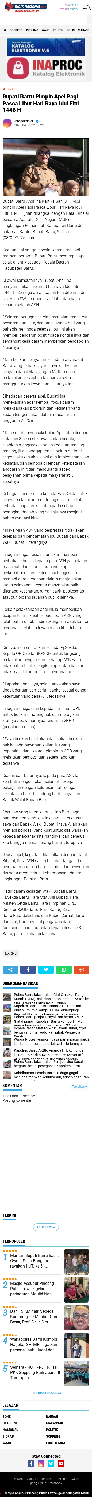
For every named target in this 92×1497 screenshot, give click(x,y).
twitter (75, 1479)
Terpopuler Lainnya (46, 1393)
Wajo (46, 30)
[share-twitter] (46, 970)
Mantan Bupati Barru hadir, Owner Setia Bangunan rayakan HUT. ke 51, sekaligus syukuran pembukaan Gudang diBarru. (34, 1261)
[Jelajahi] (86, 7)
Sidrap (8, 1436)
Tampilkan (78, 1086)
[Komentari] (81, 970)
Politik (58, 30)
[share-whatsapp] (64, 970)
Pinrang (32, 30)
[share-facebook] (28, 970)
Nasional (10, 1430)
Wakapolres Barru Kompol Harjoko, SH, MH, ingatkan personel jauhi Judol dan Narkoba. (33, 1345)
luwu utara (55, 1443)
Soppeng (16, 30)
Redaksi (18, 1479)
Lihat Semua (46, 1227)
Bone (7, 1416)
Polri (71, 30)
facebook (56, 1483)
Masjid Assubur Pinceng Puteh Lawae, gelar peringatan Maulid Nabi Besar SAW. (32, 1289)
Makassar (54, 1423)
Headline (10, 1423)
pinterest (47, 1479)
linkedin (62, 1479)
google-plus (38, 1483)
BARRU (11, 953)
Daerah (52, 1416)
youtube (32, 1479)
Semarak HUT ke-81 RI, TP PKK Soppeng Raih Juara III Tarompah (35, 1372)
